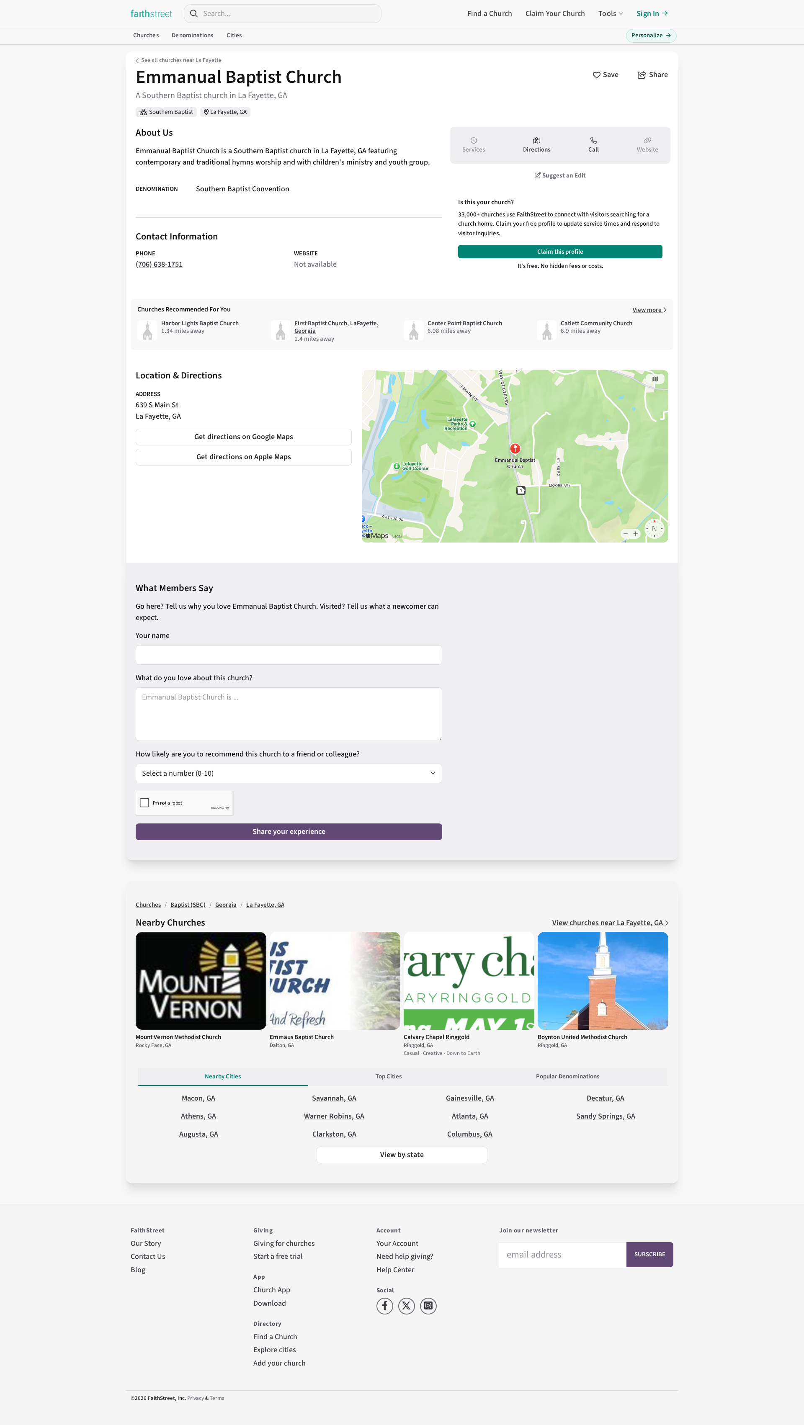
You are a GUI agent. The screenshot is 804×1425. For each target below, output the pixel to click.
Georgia (226, 904)
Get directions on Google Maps (243, 437)
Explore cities (274, 1350)
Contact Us (148, 1256)
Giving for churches (284, 1243)
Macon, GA (198, 1098)
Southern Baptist (171, 112)
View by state (402, 1155)
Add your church (279, 1363)
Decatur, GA (605, 1098)
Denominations (192, 35)
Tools (607, 13)
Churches (146, 35)
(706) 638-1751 (159, 264)
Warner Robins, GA (334, 1116)
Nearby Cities (223, 1076)
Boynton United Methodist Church (582, 1037)
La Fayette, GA (228, 112)
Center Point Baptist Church (465, 323)
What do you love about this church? (194, 678)
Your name (153, 635)
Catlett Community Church (596, 323)
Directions (536, 149)
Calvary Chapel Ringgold (436, 1037)
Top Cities (389, 1076)
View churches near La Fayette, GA (608, 923)
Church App (271, 1290)
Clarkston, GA (334, 1134)
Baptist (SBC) (188, 904)
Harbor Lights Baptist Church (200, 323)
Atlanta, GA (470, 1116)
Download (269, 1303)
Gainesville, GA (470, 1098)
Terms (217, 1398)
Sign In (647, 13)
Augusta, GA (198, 1134)
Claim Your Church (555, 13)
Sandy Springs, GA (605, 1116)
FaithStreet (152, 13)
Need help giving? (404, 1256)
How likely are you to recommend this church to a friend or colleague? (248, 754)
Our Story (146, 1243)
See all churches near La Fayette (181, 60)
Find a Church (489, 13)
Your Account (397, 1243)
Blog (138, 1270)
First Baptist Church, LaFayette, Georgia (336, 327)
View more (648, 310)
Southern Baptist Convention (242, 189)
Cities (234, 35)
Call (593, 149)
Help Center (395, 1270)
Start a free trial (278, 1256)
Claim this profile (560, 251)
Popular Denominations (567, 1076)
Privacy (195, 1398)
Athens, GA (198, 1116)
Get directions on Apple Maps (243, 457)
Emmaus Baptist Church (302, 1037)
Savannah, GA (334, 1098)
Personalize (651, 35)
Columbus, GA (469, 1134)
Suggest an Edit (563, 175)
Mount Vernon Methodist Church (178, 1037)
